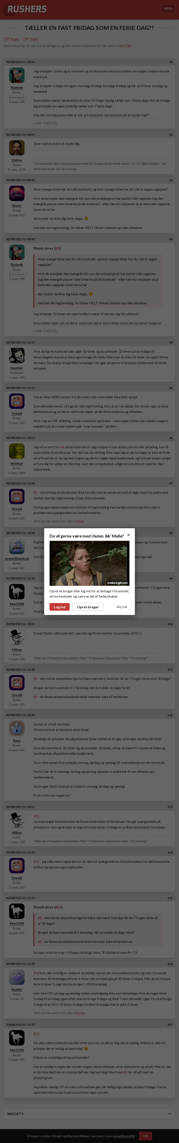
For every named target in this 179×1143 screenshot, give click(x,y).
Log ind (59, 607)
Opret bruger (88, 607)
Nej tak (122, 607)
